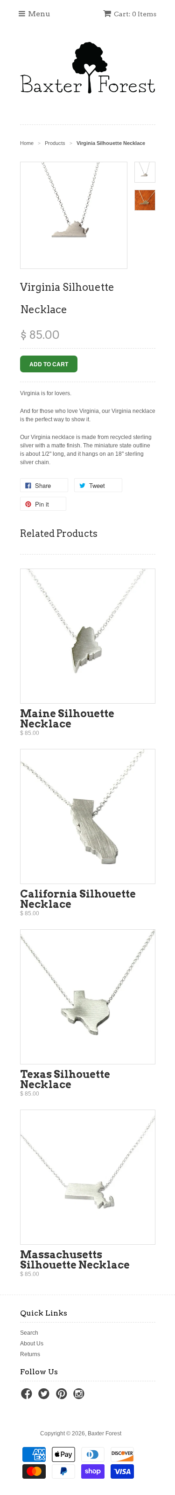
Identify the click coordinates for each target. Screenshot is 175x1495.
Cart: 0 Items (135, 14)
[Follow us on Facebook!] (28, 1396)
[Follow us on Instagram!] (80, 1396)
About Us (31, 1343)
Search (29, 1333)
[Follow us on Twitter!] (45, 1396)
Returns (30, 1354)
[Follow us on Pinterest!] (63, 1396)
